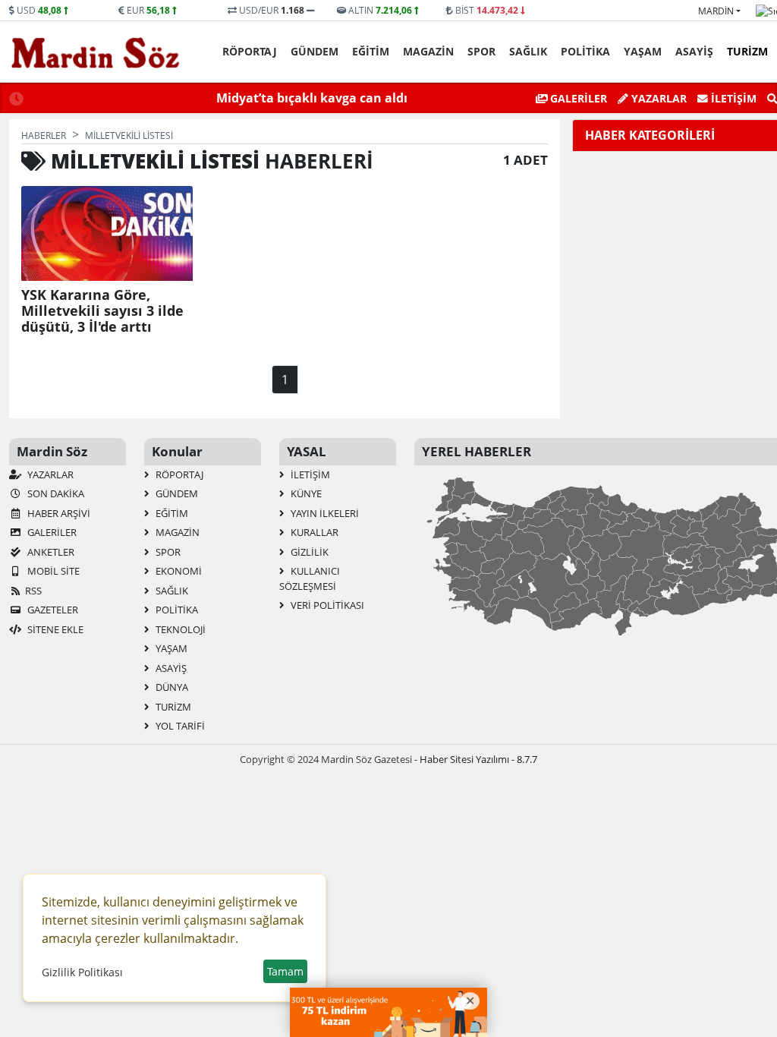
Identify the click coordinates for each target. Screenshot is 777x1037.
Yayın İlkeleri (323, 513)
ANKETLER (49, 552)
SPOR (481, 51)
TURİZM (747, 51)
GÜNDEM (314, 51)
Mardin (716, 11)
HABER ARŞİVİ (57, 513)
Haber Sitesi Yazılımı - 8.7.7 (478, 759)
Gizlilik (308, 552)
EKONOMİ (177, 571)
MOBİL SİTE (52, 571)
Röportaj (249, 51)
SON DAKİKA (54, 493)
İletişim (732, 98)
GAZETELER (51, 609)
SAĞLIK (528, 51)
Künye (305, 493)
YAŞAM (643, 51)
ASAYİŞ (694, 51)
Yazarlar (657, 98)
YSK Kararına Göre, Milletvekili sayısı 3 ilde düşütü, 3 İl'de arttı (102, 311)
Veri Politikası (326, 605)
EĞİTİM (370, 51)
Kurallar (313, 532)
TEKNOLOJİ (179, 629)
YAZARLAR (49, 474)
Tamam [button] (285, 971)
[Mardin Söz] (95, 52)
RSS (33, 590)
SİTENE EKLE (54, 629)
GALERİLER (577, 98)
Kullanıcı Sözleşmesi (309, 578)
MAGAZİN (428, 51)
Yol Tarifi (179, 726)
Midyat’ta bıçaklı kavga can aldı (311, 98)
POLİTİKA (585, 51)
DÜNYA (170, 687)
